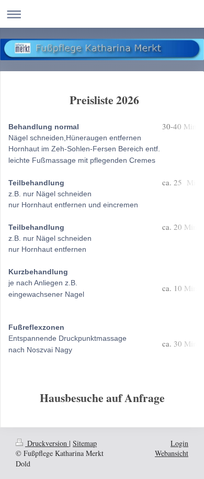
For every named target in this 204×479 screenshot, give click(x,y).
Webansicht (171, 453)
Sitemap (85, 443)
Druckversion (47, 443)
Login (179, 443)
